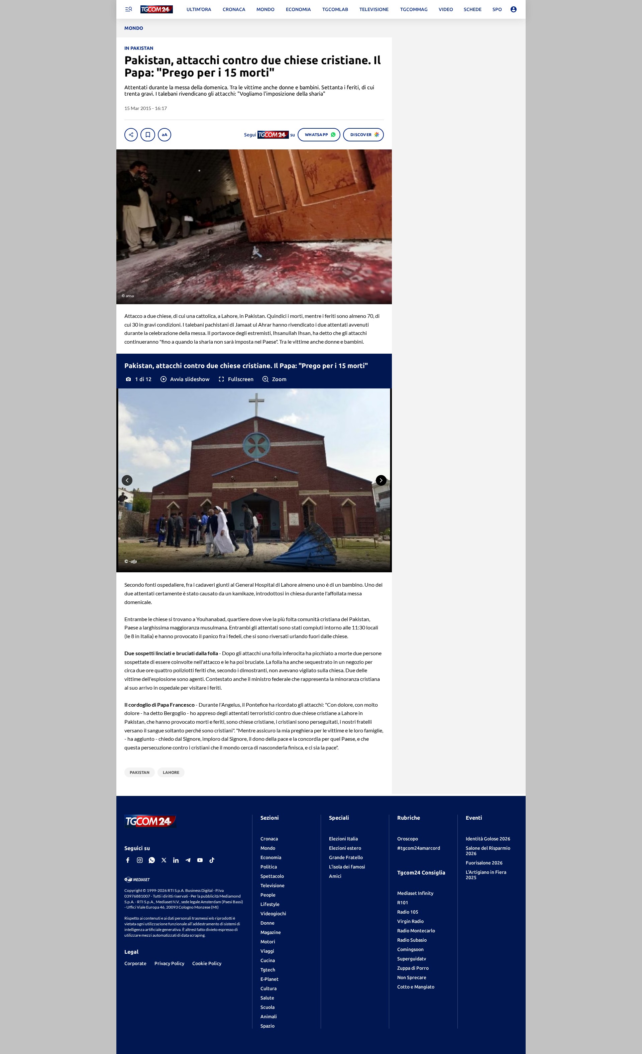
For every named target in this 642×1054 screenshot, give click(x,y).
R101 (402, 902)
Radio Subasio (412, 940)
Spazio (267, 1026)
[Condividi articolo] (131, 134)
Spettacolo (272, 876)
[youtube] (200, 860)
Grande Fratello (346, 857)
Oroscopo (407, 838)
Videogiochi (273, 913)
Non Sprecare (411, 977)
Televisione (272, 885)
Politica (268, 866)
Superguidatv (411, 958)
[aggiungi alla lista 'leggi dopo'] (147, 134)
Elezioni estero (345, 848)
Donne (267, 923)
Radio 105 (407, 912)
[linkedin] (176, 860)
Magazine (270, 932)
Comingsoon (410, 949)
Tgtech (267, 969)
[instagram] (139, 860)
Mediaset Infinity (415, 893)
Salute (267, 998)
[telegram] (188, 860)
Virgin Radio (410, 921)
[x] (163, 860)
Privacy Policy (169, 963)
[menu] (128, 9)
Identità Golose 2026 (488, 838)
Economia (270, 857)
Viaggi (267, 951)
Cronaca (269, 838)
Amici (335, 876)
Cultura (268, 988)
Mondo (267, 848)
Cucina (267, 960)
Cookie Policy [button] (206, 963)
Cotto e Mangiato (415, 986)
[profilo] (514, 9)
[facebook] (127, 860)
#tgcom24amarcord (418, 848)
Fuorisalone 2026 (484, 862)
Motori (267, 941)
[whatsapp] (151, 860)
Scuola (267, 1007)
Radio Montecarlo (416, 930)
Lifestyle (270, 904)
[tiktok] (212, 860)
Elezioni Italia (343, 838)
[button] (184, 379)
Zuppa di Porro (413, 968)
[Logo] (156, 9)
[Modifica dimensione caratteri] (164, 134)
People (268, 895)
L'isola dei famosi (347, 866)
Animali (268, 1016)
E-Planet (269, 979)
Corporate (135, 963)
